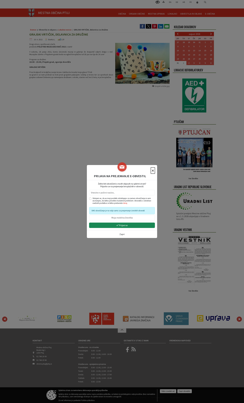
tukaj (125, 203)
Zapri (122, 234)
